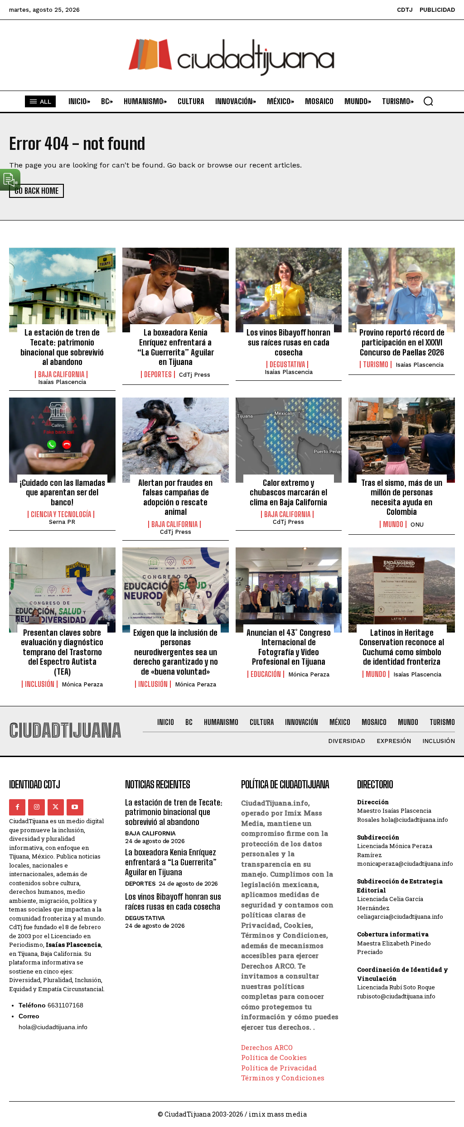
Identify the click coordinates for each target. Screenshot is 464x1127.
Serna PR (62, 521)
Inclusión (39, 684)
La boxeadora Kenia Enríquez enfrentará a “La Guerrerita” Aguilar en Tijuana (175, 347)
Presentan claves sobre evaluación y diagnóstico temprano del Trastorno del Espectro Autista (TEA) (62, 652)
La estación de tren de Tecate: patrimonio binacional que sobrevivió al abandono (62, 347)
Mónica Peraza (82, 684)
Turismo (375, 364)
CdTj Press (194, 374)
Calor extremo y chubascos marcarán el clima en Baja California (288, 492)
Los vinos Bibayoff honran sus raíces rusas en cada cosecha (288, 342)
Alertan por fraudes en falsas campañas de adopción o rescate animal (175, 497)
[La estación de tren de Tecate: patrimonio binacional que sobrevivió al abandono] (62, 290)
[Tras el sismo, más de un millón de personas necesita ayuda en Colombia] (401, 440)
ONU (417, 524)
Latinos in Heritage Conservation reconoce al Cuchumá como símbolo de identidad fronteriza (401, 647)
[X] (56, 807)
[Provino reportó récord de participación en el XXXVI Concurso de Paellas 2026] (401, 290)
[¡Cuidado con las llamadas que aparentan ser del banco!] (62, 440)
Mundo (393, 524)
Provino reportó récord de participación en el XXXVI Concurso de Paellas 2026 (402, 342)
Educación (266, 674)
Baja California (61, 374)
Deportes (158, 374)
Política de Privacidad (279, 1067)
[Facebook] (17, 807)
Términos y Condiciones (282, 1077)
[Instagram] (36, 807)
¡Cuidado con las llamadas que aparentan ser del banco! (62, 492)
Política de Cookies (274, 1057)
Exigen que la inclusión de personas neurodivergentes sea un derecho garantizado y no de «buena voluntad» (175, 652)
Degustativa (287, 364)
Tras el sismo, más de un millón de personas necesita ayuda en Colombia (401, 497)
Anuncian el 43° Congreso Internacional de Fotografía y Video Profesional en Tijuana (288, 647)
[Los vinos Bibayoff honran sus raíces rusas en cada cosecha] (289, 290)
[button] (428, 101)
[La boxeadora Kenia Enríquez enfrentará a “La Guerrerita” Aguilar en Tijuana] (175, 290)
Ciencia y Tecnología (61, 514)
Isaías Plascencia (62, 382)
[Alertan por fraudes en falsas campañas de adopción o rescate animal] (175, 440)
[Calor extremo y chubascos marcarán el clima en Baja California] (289, 440)
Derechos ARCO (267, 1047)
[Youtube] (75, 807)
